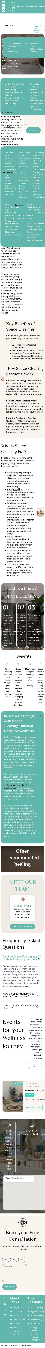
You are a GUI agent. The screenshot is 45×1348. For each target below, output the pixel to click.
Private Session (13, 298)
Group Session (13, 490)
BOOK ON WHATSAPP (33, 1107)
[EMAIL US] (31, 1125)
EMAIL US (32, 1130)
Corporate (19, 205)
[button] (22, 957)
